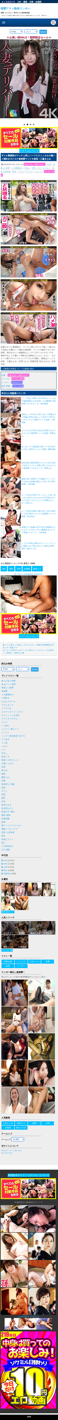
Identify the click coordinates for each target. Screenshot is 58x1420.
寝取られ (5, 777)
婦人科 (4, 770)
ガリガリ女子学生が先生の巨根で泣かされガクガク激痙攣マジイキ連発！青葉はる (39, 433)
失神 (3, 767)
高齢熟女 (7, 873)
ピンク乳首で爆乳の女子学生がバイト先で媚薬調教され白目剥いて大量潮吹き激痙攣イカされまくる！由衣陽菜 (39, 401)
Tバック (29, 171)
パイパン (38, 171)
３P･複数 (5, 850)
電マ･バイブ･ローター (41, 168)
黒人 (3, 843)
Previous (3, 80)
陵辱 (3, 822)
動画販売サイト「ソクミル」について (28, 1175)
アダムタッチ (7, 705)
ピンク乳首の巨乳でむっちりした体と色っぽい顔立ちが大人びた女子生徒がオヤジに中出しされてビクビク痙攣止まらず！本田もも (39, 498)
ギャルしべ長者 (18, 379)
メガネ (4, 746)
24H (19, 1)
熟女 (5, 870)
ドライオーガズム (9, 719)
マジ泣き (5, 739)
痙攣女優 (8, 961)
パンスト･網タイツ (10, 729)
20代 (49, 164)
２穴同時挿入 (7, 846)
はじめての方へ (7, 1153)
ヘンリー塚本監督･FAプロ (13, 736)
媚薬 (3, 774)
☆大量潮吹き (17, 168)
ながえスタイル (8, 701)
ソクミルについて (29, 150)
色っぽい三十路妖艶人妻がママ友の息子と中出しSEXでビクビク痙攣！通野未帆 (39, 447)
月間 (31, 1)
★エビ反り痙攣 (8, 681)
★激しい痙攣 (7, 688)
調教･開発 (6, 815)
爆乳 (3, 798)
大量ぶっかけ (7, 763)
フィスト (5, 732)
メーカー (5, 382)
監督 (3, 386)
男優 (8, 386)
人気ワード (34, 961)
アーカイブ (6, 1140)
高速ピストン (7, 839)
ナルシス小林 (18, 386)
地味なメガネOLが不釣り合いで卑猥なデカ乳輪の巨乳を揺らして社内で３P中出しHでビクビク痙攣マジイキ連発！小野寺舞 (39, 418)
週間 (25, 1)
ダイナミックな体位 (10, 715)
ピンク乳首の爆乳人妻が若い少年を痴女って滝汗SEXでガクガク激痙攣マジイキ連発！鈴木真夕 (39, 514)
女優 (3, 375)
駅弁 (14, 171)
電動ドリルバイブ (9, 829)
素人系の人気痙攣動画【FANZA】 (28, 574)
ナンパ (4, 722)
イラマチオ (6, 708)
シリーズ (5, 378)
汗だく (4, 791)
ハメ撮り (5, 726)
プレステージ (17, 382)
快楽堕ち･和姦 (8, 784)
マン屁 (4, 743)
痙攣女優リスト (8, 912)
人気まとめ (8, 1123)
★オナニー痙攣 (8, 684)
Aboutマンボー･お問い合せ (12, 1150)
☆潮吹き (5, 698)
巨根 (3, 781)
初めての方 (21, 1128)
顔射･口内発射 (8, 832)
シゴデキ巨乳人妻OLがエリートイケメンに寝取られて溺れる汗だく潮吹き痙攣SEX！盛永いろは (39, 546)
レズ (3, 750)
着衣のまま (6, 805)
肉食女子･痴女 (8, 812)
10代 (6, 860)
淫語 (3, 794)
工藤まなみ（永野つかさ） (34, 164)
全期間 (38, 1)
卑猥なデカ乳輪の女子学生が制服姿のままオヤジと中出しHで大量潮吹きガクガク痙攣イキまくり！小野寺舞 (39, 530)
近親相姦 (5, 819)
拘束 (3, 788)
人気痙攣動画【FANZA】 (28, 1316)
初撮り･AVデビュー (10, 760)
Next (55, 80)
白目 (3, 801)
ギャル (21, 171)
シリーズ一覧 (7, 950)
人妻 (5, 867)
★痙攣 (4, 691)
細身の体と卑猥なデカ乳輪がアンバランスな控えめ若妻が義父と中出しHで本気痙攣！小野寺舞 (39, 481)
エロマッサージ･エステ (12, 712)
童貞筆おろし (7, 808)
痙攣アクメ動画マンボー (15, 8)
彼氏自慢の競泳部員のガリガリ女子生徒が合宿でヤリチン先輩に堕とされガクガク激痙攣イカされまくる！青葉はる (39, 465)
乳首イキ (5, 757)
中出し (27, 168)
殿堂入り (37, 568)
